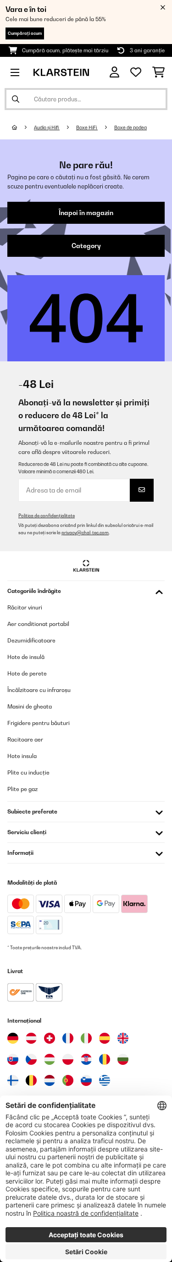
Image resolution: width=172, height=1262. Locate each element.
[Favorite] (135, 72)
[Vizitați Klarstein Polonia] (67, 1059)
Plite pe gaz (22, 789)
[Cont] (114, 72)
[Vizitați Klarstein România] (104, 1059)
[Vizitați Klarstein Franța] (67, 1038)
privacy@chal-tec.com (85, 532)
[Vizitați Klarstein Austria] (31, 1038)
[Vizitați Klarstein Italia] (86, 1038)
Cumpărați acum (25, 33)
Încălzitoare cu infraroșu (39, 689)
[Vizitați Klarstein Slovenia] (86, 1080)
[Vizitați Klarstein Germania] (12, 1038)
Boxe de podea (130, 127)
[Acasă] (23, 127)
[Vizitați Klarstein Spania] (104, 1038)
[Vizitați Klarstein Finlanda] (12, 1080)
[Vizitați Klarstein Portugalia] (67, 1080)
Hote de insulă (25, 656)
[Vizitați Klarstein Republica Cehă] (31, 1059)
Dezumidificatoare (31, 640)
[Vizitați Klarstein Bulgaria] (122, 1059)
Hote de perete (27, 673)
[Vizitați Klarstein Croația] (86, 1059)
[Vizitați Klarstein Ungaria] (49, 1059)
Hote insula (22, 756)
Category (86, 245)
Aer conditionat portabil (38, 623)
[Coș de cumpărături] (158, 72)
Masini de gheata (29, 706)
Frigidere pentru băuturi (38, 723)
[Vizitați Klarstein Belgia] (31, 1080)
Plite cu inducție (28, 772)
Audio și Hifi (47, 127)
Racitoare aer (25, 739)
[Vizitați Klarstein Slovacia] (12, 1059)
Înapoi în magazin (86, 212)
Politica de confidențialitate (46, 515)
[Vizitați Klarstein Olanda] (49, 1080)
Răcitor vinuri (24, 607)
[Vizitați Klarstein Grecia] (104, 1080)
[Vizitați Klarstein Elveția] (49, 1038)
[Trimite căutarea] (15, 99)
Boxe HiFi (87, 127)
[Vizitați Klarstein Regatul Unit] (122, 1038)
